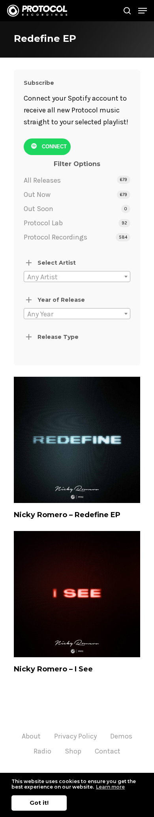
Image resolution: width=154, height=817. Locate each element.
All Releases (42, 180)
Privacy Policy (75, 736)
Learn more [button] (110, 787)
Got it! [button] (39, 802)
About (31, 736)
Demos (121, 736)
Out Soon (38, 208)
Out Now (37, 194)
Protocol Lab (43, 223)
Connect (53, 147)
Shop (73, 751)
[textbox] (77, 276)
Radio (42, 751)
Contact (107, 751)
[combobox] (77, 276)
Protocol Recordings (55, 237)
